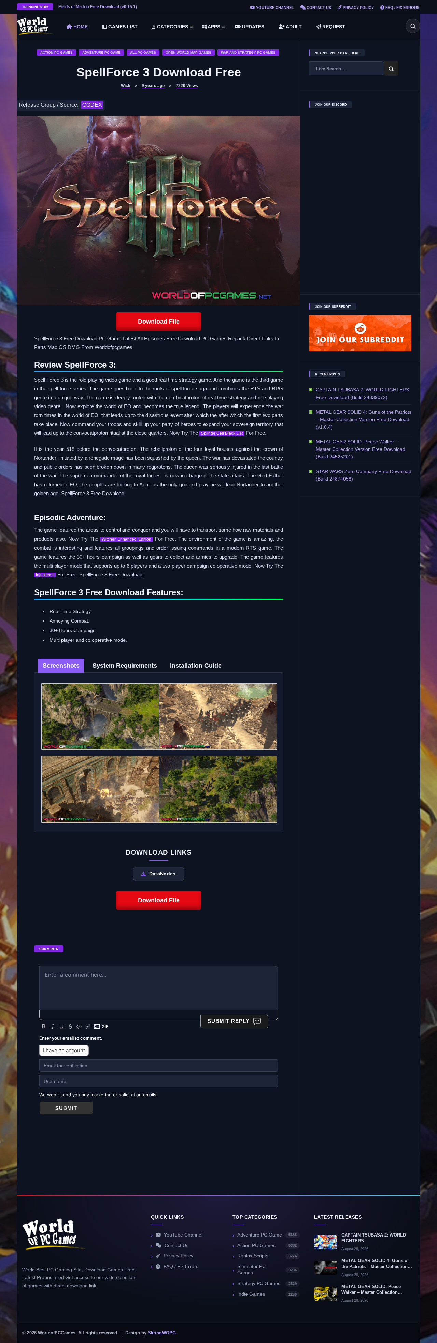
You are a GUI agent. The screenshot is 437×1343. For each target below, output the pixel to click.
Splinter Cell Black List (222, 433)
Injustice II (45, 575)
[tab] (61, 666)
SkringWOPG (162, 1333)
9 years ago (153, 85)
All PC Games (143, 52)
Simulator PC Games (267, 1269)
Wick (125, 85)
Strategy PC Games (267, 1283)
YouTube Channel (274, 7)
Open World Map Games (188, 52)
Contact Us (318, 7)
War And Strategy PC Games (248, 52)
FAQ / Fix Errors (401, 7)
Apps (213, 26)
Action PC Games (56, 52)
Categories (172, 26)
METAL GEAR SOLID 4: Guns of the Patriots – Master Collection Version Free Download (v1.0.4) (363, 419)
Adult (293, 26)
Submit (66, 1108)
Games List (122, 26)
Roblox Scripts (267, 1255)
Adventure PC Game (101, 52)
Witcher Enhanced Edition (126, 539)
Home (80, 26)
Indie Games (267, 1294)
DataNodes (162, 873)
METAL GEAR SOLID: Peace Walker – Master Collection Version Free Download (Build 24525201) (360, 449)
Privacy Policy (358, 7)
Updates (252, 26)
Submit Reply (229, 1021)
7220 (187, 85)
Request (333, 26)
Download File (159, 321)
